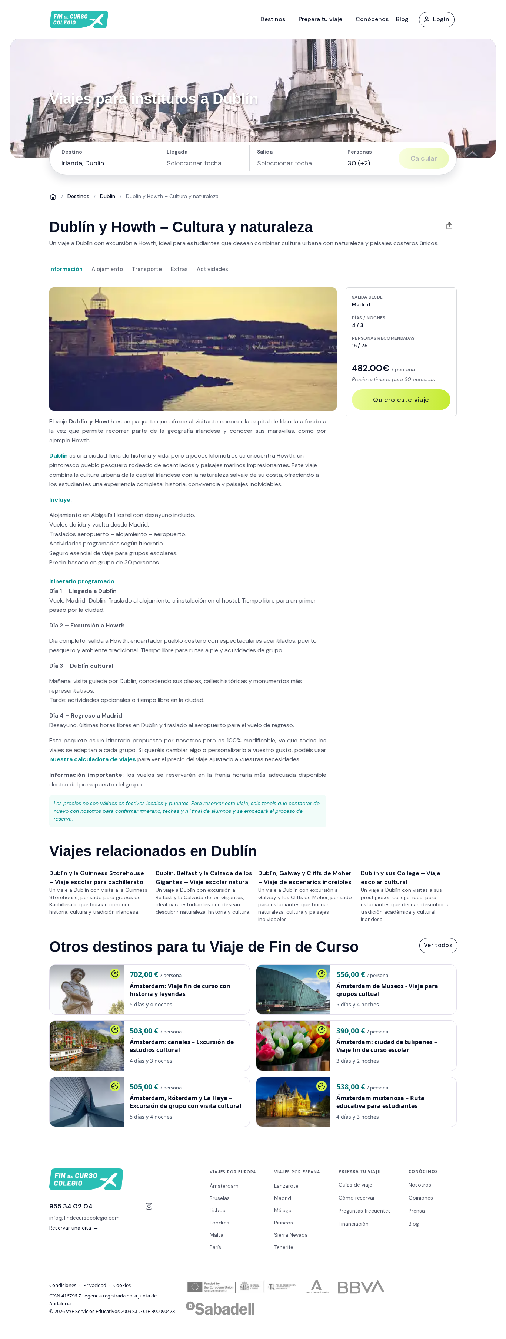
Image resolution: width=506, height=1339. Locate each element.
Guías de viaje (355, 1184)
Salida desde (367, 297)
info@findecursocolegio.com (84, 1217)
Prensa (417, 1210)
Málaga (283, 1210)
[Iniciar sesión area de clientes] (436, 19)
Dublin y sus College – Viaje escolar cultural (400, 877)
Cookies (122, 1285)
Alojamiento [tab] (107, 269)
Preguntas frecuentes (365, 1210)
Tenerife (283, 1247)
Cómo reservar (357, 1197)
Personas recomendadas (383, 338)
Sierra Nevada (291, 1234)
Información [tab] (66, 269)
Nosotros (420, 1184)
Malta (216, 1234)
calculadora (91, 759)
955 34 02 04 (71, 1206)
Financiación (354, 1223)
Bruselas (220, 1198)
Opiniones (421, 1197)
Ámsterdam (224, 1186)
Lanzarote (286, 1186)
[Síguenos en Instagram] (149, 1206)
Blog (402, 19)
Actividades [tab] (212, 269)
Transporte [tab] (147, 269)
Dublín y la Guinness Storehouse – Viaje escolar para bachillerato (96, 877)
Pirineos (283, 1222)
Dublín (107, 196)
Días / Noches (369, 318)
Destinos (272, 19)
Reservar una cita (74, 1227)
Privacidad (94, 1285)
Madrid (282, 1198)
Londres (219, 1222)
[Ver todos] (438, 945)
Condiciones (62, 1285)
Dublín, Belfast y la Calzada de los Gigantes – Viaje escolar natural (204, 877)
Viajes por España (297, 1171)
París (215, 1247)
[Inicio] (53, 196)
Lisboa (218, 1210)
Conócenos (372, 19)
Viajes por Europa (233, 1171)
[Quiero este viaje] (401, 399)
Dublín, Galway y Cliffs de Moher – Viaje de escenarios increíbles (305, 877)
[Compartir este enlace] (449, 225)
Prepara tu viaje (320, 19)
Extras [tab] (179, 269)
